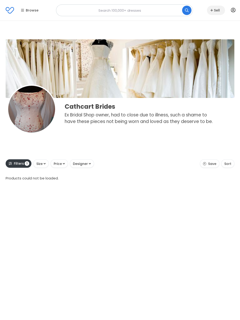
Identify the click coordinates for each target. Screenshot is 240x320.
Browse (32, 10)
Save (212, 163)
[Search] (186, 10)
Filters (21, 163)
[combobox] (124, 10)
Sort (227, 163)
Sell (217, 10)
